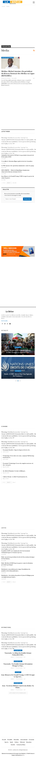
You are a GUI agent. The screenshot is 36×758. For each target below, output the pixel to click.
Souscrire (27, 199)
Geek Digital (22, 753)
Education (28, 742)
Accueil (4, 739)
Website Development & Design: (10, 753)
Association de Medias (7, 57)
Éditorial (22, 742)
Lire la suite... (4, 320)
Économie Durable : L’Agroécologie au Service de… (16, 450)
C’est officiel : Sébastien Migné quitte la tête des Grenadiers (17, 161)
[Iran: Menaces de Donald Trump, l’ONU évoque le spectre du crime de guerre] (18, 344)
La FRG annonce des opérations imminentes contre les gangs (17, 165)
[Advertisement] (18, 26)
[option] (18, 357)
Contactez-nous (21, 744)
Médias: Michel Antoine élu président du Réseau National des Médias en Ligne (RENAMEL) (18, 73)
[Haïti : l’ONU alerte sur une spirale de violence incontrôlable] (18, 368)
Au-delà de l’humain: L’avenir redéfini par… (14, 471)
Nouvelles (16, 739)
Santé (11, 742)
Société (13, 744)
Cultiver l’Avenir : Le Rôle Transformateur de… (15, 476)
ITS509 (28, 753)
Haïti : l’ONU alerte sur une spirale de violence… (18, 375)
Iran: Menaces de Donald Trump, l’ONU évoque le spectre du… (18, 351)
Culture (17, 742)
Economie (31, 739)
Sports (6, 742)
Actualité (18, 347)
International (18, 650)
